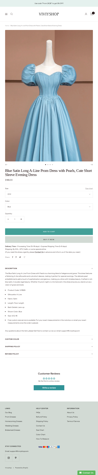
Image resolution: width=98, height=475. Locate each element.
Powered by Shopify (21, 468)
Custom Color (12, 339)
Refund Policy (12, 354)
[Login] (86, 14)
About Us (70, 412)
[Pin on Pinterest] (16, 257)
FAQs (38, 412)
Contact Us (40, 426)
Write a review (49, 387)
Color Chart (40, 434)
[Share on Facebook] (12, 257)
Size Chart (40, 430)
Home (7, 26)
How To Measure (42, 439)
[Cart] (91, 14)
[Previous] (6, 165)
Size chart (89, 188)
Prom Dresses (10, 417)
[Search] (11, 14)
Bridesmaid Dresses (12, 430)
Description (11, 268)
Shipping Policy (12, 346)
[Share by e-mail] (24, 257)
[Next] (92, 165)
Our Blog (8, 412)
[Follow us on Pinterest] (15, 457)
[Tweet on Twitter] (20, 257)
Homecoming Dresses (13, 421)
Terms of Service (73, 421)
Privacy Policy (72, 417)
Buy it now (49, 239)
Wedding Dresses (12, 426)
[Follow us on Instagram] (8, 457)
